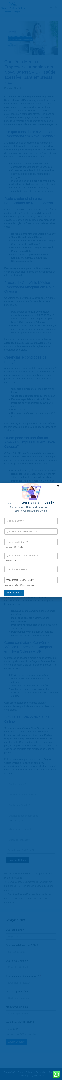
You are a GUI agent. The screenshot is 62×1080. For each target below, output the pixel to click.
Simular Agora (14, 592)
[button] (58, 487)
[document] (31, 540)
